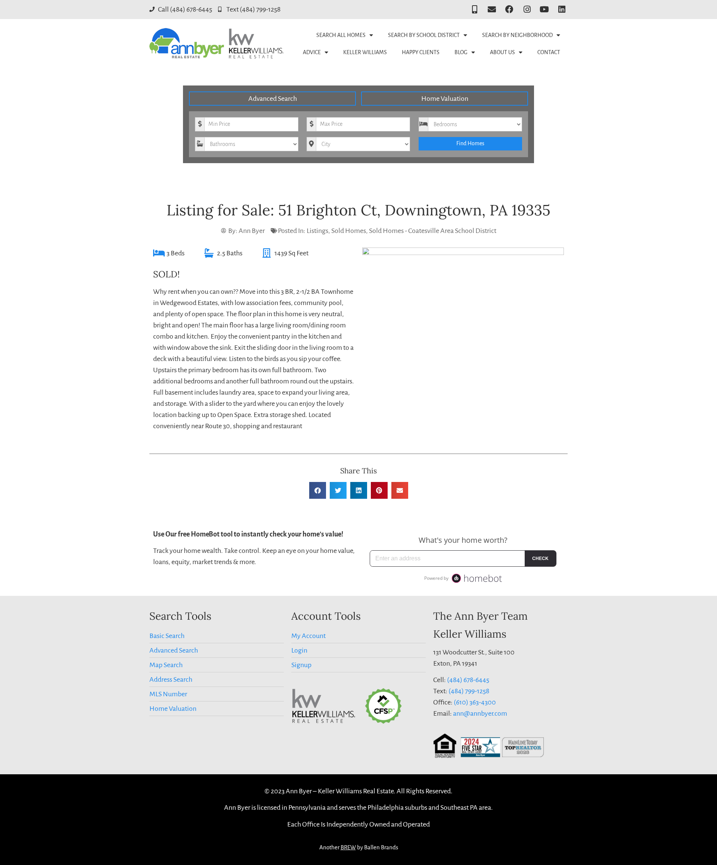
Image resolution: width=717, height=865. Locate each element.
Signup (301, 665)
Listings (317, 230)
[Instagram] (527, 9)
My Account (308, 636)
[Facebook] (509, 9)
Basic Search (166, 636)
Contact (548, 52)
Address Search (170, 679)
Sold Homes (348, 230)
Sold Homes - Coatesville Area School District (432, 230)
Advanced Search (272, 98)
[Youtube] (544, 9)
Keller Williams (365, 52)
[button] (317, 490)
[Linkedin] (562, 9)
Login (299, 650)
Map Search (166, 665)
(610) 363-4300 (475, 702)
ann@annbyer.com (480, 713)
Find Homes (470, 143)
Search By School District (424, 35)
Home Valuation (444, 98)
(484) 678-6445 (468, 680)
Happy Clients (421, 52)
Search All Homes (341, 35)
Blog (461, 52)
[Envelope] (492, 9)
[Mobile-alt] (474, 9)
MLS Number (168, 694)
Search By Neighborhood (517, 35)
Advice (312, 52)
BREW (348, 847)
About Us (502, 52)
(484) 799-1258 (468, 691)
